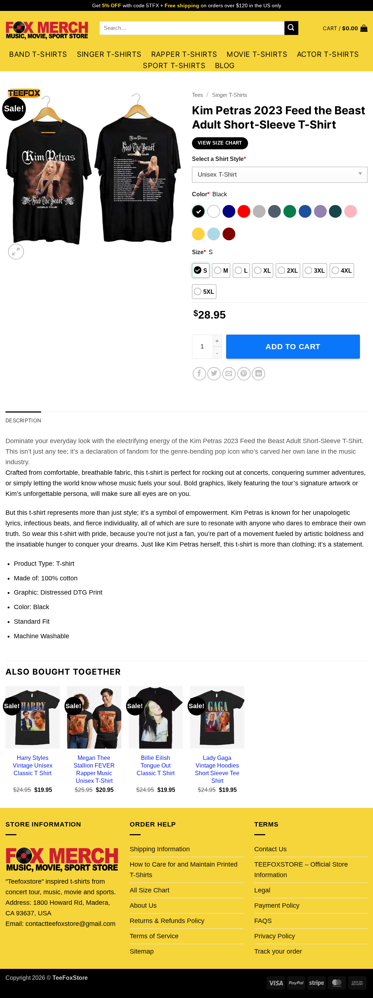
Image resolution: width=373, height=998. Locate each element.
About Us (143, 905)
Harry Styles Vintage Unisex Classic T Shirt (32, 765)
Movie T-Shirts (257, 54)
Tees (197, 95)
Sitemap (142, 951)
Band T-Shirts (38, 54)
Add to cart (293, 346)
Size (199, 252)
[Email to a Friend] (229, 373)
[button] (345, 28)
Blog (225, 65)
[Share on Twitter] (214, 373)
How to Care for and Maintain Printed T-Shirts (183, 870)
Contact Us (270, 849)
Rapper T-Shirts (184, 54)
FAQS (263, 920)
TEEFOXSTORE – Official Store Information (301, 870)
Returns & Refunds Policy (167, 920)
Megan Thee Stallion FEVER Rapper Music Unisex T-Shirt (94, 769)
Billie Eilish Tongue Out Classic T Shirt (155, 765)
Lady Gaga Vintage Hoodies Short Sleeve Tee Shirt (217, 769)
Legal (262, 890)
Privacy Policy (274, 936)
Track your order (278, 951)
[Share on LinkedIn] (258, 373)
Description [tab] (23, 420)
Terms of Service (154, 936)
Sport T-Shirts (174, 65)
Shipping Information (160, 849)
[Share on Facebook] (199, 373)
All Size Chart (149, 890)
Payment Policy (276, 905)
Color (200, 194)
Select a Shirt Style (219, 158)
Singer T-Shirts (109, 54)
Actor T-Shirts (328, 54)
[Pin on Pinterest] (244, 373)
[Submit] (291, 28)
